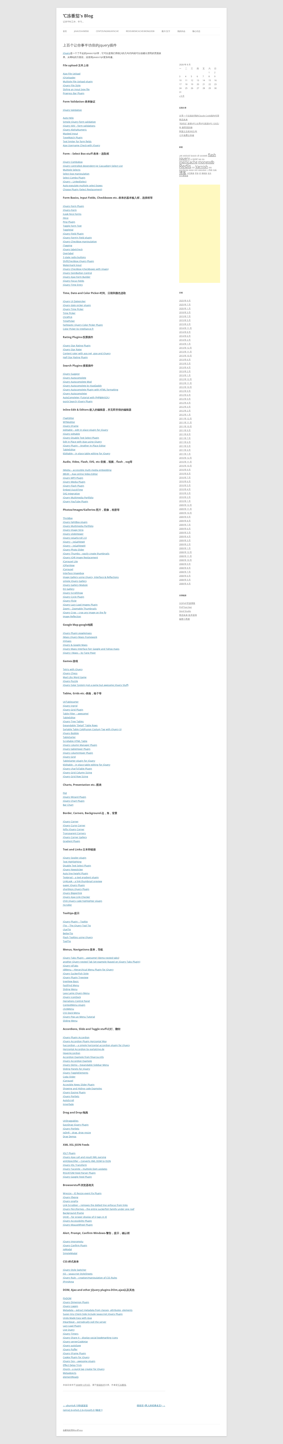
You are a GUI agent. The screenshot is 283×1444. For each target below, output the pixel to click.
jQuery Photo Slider (73, 549)
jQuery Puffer (70, 1349)
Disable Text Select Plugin (77, 865)
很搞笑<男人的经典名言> (151, 1405)
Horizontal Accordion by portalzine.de (83, 1049)
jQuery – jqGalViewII (74, 541)
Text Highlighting (72, 861)
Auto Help (68, 117)
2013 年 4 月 (185, 367)
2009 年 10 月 (185, 512)
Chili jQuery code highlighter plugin (82, 900)
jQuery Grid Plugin (73, 709)
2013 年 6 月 (185, 359)
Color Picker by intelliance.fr (78, 328)
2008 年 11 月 (185, 556)
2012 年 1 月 (185, 414)
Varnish (201, 166)
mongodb (206, 162)
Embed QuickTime (73, 489)
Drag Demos (69, 1136)
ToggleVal (68, 229)
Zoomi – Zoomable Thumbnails (80, 608)
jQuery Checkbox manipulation (80, 241)
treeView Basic (71, 981)
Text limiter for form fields (77, 141)
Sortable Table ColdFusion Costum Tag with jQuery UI (92, 729)
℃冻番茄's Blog (78, 16)
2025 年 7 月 (185, 304)
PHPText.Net (185, 607)
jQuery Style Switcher (74, 1269)
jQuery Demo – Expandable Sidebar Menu (86, 1064)
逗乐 (209, 173)
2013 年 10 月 (185, 355)
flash (212, 154)
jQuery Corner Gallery (75, 837)
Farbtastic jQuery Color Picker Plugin (83, 324)
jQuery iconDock (72, 997)
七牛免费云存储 (186, 135)
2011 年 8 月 (185, 434)
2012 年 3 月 (185, 406)
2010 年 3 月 (185, 493)
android (186, 155)
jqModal (67, 1249)
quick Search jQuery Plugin (78, 401)
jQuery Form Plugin (73, 206)
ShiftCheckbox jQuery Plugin (78, 261)
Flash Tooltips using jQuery (78, 937)
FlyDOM (67, 1298)
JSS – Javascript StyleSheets (78, 1273)
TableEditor (69, 449)
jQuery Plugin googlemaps (77, 633)
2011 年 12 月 (185, 418)
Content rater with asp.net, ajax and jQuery (87, 353)
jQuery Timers (70, 1333)
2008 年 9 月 (185, 563)
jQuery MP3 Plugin (73, 477)
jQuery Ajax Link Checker (76, 897)
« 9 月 (181, 96)
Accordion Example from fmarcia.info (83, 1057)
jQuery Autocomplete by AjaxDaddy (82, 385)
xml (196, 170)
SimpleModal (70, 1253)
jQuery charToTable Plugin (77, 768)
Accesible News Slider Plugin (78, 1084)
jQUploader (69, 77)
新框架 (204, 173)
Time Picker (69, 313)
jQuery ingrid (70, 705)
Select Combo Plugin (74, 177)
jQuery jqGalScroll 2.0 (75, 537)
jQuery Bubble (71, 733)
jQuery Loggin (70, 1306)
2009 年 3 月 (185, 540)
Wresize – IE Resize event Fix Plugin (82, 1193)
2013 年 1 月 (185, 375)
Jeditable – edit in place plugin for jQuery (85, 429)
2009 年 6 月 (185, 528)
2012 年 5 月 (185, 398)
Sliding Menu (70, 989)
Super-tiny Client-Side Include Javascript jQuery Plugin (93, 1314)
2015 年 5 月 (185, 320)
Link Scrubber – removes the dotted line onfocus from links (95, 1205)
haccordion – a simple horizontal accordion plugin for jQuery (96, 1045)
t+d (193, 167)
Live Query (69, 1329)
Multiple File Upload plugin (78, 81)
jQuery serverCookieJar (75, 1341)
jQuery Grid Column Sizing (77, 772)
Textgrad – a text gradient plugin (81, 877)
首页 (65, 31)
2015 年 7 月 (185, 316)
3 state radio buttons (74, 257)
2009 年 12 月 (185, 505)
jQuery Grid (69, 756)
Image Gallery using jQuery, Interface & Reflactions (91, 577)
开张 (196, 173)
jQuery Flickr (70, 600)
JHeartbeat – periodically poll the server (84, 1321)
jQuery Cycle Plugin (73, 596)
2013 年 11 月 (185, 351)
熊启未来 (183, 119)
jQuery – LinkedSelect (74, 181)
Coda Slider (69, 1076)
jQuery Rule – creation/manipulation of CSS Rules (90, 1277)
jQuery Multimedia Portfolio (78, 497)
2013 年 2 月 (185, 371)
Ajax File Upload (71, 73)
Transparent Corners (74, 833)
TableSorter (69, 737)
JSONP (195, 159)
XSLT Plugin (69, 1153)
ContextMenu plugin (74, 1005)
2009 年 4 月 (185, 536)
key (199, 159)
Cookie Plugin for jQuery (76, 1357)
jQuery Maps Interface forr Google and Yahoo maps (91, 648)
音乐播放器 (183, 176)
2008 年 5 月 (185, 579)
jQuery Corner (70, 821)
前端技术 (100, 1384)
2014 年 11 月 (185, 328)
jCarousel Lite (70, 561)
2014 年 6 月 (185, 335)
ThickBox (68, 518)
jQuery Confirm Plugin (75, 1245)
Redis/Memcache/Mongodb (140, 31)
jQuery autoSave (72, 1345)
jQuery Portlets (71, 1096)
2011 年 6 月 (185, 442)
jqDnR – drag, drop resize (77, 1132)
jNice (65, 217)
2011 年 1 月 (185, 453)
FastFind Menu (71, 985)
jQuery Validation (72, 110)
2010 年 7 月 (185, 477)
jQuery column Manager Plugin (80, 745)
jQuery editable (71, 433)
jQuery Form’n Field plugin (77, 237)
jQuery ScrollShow (73, 592)
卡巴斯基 (190, 173)
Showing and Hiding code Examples (82, 1088)
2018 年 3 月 (185, 312)
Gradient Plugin (71, 841)
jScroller (67, 904)
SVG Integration (71, 493)
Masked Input (70, 133)
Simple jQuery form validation (79, 121)
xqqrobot (202, 170)
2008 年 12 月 (185, 552)
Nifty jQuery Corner (73, 829)
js (191, 159)
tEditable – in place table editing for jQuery (86, 453)
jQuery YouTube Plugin (75, 501)
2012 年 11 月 (185, 383)
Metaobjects (69, 1373)
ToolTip (67, 941)
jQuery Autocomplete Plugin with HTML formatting (90, 389)
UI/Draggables (70, 1120)
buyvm (194, 155)
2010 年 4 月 (185, 489)
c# (198, 155)
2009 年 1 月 (185, 548)
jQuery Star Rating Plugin (77, 345)
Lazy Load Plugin (72, 1325)
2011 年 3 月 (185, 449)
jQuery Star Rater (72, 349)
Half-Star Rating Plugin (75, 357)
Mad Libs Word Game (74, 677)
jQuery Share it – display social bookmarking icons (90, 1337)
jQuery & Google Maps (75, 644)
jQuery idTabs (70, 965)
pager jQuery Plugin (74, 885)
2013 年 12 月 (185, 347)
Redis (185, 166)
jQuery (66, 53)
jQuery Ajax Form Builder (76, 276)
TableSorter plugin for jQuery (79, 760)
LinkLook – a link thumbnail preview (82, 881)
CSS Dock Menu (71, 1012)
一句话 (209, 170)
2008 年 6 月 (185, 575)
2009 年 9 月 (185, 516)
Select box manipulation (76, 173)
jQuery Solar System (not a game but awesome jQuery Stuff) (95, 685)
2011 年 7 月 (185, 438)
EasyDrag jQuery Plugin (76, 1124)
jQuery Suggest (71, 373)
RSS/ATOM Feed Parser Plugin (79, 1172)
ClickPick (67, 317)
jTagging (67, 245)
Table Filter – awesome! (76, 713)
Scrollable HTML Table (75, 741)
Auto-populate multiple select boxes (83, 185)
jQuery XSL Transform (75, 1165)
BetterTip (68, 933)
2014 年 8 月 (185, 332)
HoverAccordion (71, 1053)
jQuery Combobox (73, 161)
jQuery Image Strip (73, 530)
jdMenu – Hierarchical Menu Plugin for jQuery (88, 969)
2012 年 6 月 (185, 394)
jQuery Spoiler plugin (74, 857)
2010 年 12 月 (185, 457)
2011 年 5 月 (185, 446)
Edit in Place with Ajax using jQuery (82, 441)
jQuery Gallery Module (75, 585)
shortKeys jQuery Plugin (76, 889)
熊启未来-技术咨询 (188, 615)
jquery (184, 158)
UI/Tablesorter (71, 701)
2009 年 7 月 (185, 524)
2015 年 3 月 (185, 324)
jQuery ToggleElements (75, 1072)
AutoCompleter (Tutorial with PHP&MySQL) (86, 397)
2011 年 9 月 (185, 430)
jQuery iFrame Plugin (74, 1353)
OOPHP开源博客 (187, 603)
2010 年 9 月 (185, 469)
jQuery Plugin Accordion (76, 1037)
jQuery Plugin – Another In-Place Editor (84, 445)
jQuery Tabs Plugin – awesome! (80, 957)
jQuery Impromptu (73, 1241)
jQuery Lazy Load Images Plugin (80, 604)
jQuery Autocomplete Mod (77, 381)
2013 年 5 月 (185, 363)
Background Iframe (73, 1213)
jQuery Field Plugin (73, 233)
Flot (65, 793)
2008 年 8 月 (185, 567)
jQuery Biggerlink (72, 893)
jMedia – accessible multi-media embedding (87, 470)
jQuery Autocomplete (74, 377)
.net (180, 155)
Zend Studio (185, 611)
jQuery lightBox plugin (75, 522)
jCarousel (68, 569)
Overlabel (68, 253)
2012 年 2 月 (185, 410)
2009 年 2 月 (185, 544)
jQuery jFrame (70, 426)
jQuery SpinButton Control (77, 273)
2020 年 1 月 (185, 308)
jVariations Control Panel (76, 1001)
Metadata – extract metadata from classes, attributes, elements (97, 1310)
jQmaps (67, 641)
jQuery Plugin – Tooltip (75, 921)
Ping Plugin (69, 221)
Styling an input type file (76, 89)
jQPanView (69, 565)
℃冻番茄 (122, 1384)
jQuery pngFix (70, 1201)
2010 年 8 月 (185, 473)
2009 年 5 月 (185, 532)
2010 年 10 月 (185, 465)
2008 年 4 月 (185, 583)
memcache (188, 162)
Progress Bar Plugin (73, 93)
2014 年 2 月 (185, 339)
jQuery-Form (70, 210)
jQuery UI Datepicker (74, 301)
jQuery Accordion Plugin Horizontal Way (85, 1041)
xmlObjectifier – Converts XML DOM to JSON (87, 1161)
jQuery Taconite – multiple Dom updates (85, 1168)
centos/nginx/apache (107, 31)
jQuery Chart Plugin (74, 800)
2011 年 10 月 (185, 426)
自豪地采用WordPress (73, 1430)
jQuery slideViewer (73, 533)
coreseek (203, 155)
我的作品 (181, 31)
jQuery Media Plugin (74, 481)
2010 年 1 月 (185, 501)
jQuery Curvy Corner (74, 825)
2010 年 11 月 (185, 461)
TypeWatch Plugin (73, 137)
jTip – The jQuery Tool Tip (77, 925)
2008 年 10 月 (185, 560)
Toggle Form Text (72, 225)
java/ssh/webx (81, 31)
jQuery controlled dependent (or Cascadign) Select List (93, 165)
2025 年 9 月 (185, 300)
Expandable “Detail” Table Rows (80, 725)
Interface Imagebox (73, 573)
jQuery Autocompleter (75, 393)
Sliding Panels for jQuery (76, 1068)
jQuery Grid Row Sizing (75, 776)
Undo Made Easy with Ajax (77, 1318)
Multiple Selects (71, 169)
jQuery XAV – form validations (79, 125)
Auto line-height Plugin (75, 873)
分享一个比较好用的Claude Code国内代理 (199, 115)
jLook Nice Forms (72, 214)
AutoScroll (68, 1100)
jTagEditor (68, 418)
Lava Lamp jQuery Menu (76, 993)
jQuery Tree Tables (73, 721)
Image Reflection (72, 616)
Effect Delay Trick (72, 1365)
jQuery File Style (72, 85)
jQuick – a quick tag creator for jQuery (83, 1369)
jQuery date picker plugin (77, 305)
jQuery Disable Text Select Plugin (81, 437)
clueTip (67, 929)
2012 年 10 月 (185, 387)
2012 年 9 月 (185, 391)
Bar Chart (68, 804)
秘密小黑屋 (184, 619)
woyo (191, 170)
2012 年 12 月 (185, 379)
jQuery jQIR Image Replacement (80, 557)
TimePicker (69, 321)
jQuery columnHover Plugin (78, 752)
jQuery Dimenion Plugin (76, 1302)
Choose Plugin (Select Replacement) (82, 189)
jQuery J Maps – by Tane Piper (79, 652)
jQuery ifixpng (70, 1197)
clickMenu (68, 1008)
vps (210, 167)
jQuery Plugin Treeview (75, 977)
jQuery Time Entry (73, 284)
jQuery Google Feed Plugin (77, 1176)
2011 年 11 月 (185, 422)
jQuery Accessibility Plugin (77, 1220)
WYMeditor (69, 422)
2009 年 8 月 (185, 520)
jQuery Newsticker (73, 869)
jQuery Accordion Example (77, 1061)
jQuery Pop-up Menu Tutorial (79, 1016)
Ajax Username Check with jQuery (81, 145)
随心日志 (196, 31)
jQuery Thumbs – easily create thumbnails (86, 553)
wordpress (183, 170)
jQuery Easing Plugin (74, 1092)
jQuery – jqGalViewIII (74, 545)
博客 (182, 172)
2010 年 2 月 (185, 497)
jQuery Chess (70, 673)
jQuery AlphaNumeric (75, 129)
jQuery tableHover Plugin (76, 748)
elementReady (71, 1376)
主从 (215, 170)
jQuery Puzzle (70, 681)
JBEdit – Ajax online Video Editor (80, 473)
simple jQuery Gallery (75, 581)
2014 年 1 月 (185, 343)
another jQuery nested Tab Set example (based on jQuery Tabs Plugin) (101, 961)
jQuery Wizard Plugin (74, 796)
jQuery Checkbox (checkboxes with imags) (86, 269)
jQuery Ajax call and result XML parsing (84, 1157)
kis (203, 159)
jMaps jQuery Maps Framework (80, 637)
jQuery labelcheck (73, 249)
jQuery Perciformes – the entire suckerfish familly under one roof (98, 1209)
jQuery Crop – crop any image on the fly (84, 612)
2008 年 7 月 (185, 571)
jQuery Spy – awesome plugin (79, 1361)
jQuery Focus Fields (73, 280)
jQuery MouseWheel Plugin (78, 1224)
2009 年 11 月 (185, 508)
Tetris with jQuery (73, 669)
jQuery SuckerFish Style (76, 973)
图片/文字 (166, 31)
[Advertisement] (199, 234)
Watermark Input (72, 265)
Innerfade (68, 1104)
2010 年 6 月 (185, 481)
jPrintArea (68, 1281)
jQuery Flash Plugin (73, 485)
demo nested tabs (108, 957)
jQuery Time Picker (73, 309)
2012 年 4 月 (185, 402)
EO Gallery (68, 588)
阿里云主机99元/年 (188, 131)
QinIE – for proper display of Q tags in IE (85, 1216)
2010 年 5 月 (185, 485)
